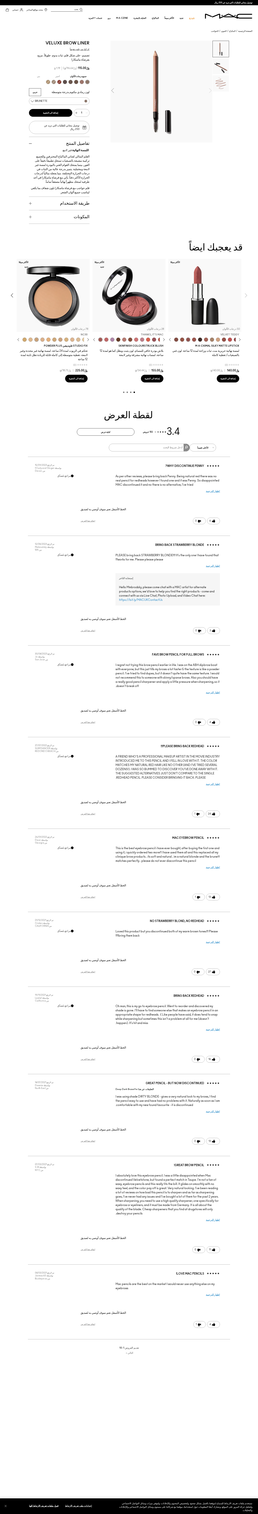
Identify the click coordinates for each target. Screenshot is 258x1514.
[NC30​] (36, 339)
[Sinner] (154, 339)
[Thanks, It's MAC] (100, 339)
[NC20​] (54, 339)
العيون (224, 31)
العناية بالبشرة (140, 18)
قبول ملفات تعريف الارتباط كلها (43, 1506)
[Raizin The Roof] (130, 339)
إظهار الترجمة (213, 491)
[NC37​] (24, 339)
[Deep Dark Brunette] (76, 82)
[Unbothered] (224, 339)
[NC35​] (30, 339)
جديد (181, 18)
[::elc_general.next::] (170, 339)
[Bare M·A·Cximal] (200, 339)
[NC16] (72, 339)
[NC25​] (48, 339)
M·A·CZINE (122, 18)
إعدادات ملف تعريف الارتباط (78, 1506)
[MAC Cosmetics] (228, 16)
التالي (129, 1353)
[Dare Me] (230, 339)
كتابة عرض (105, 432)
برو (109, 18)
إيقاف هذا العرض (88, 521)
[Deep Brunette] (82, 82)
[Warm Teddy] (176, 339)
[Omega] (54, 82)
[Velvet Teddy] (188, 339)
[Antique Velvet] (118, 339)
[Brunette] (87, 82)
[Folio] (212, 339)
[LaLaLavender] (112, 339)
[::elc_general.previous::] (239, 339)
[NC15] (78, 339)
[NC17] (66, 339)
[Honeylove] (142, 339)
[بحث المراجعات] (187, 447)
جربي (35, 92)
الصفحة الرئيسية (245, 31)
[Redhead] (59, 82)
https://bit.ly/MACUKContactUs (141, 600)
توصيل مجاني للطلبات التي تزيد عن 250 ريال (233, 3)
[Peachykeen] (136, 339)
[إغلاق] (5, 1506)
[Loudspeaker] (148, 339)
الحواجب (215, 31)
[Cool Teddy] (206, 339)
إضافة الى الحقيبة (50, 113)
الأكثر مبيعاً (169, 18)
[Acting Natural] (218, 339)
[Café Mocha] (194, 339)
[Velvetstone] (65, 82)
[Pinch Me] (106, 339)
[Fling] (48, 82)
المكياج (232, 31)
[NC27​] (42, 339)
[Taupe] (70, 82)
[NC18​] (60, 339)
